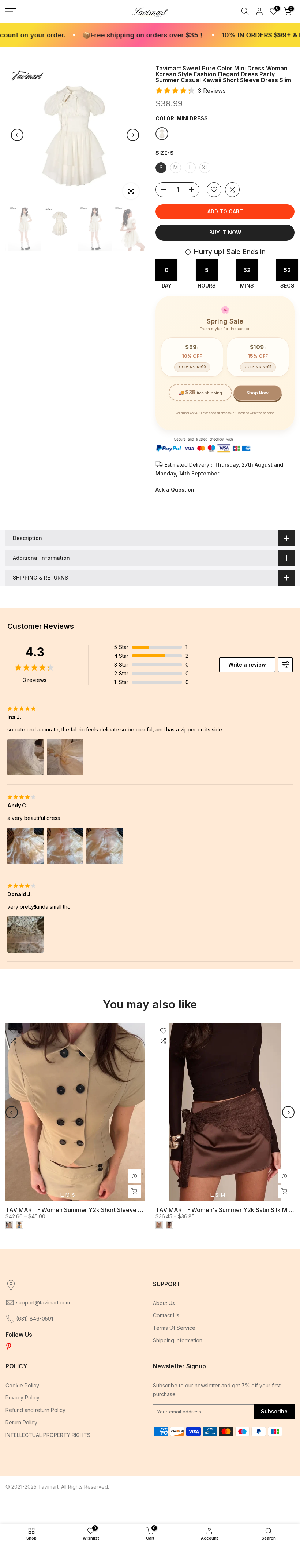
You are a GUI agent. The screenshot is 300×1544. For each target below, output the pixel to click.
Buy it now (225, 232)
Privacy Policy (22, 1397)
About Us (164, 1303)
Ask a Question (174, 489)
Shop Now (258, 393)
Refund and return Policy (35, 1410)
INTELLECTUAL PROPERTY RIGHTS (47, 1435)
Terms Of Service (174, 1328)
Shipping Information (177, 1340)
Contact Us (166, 1315)
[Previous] (17, 135)
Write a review (247, 664)
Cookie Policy (22, 1385)
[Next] (133, 135)
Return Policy (21, 1422)
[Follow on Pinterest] (8, 1346)
